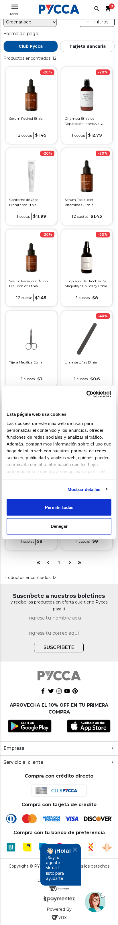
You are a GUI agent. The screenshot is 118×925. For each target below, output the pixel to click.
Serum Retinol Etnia (26, 118)
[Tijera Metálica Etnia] (31, 338)
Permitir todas (59, 507)
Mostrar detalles (84, 489)
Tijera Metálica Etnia (25, 362)
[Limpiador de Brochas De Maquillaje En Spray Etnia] (86, 257)
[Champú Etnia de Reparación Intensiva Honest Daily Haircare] (86, 94)
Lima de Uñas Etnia (81, 362)
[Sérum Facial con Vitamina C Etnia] (86, 176)
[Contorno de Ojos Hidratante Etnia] (31, 176)
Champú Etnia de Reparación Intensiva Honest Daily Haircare (82, 123)
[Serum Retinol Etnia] (31, 94)
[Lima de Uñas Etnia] (86, 338)
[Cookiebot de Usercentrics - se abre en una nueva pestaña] (86, 394)
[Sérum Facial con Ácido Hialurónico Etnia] (31, 257)
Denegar (59, 526)
